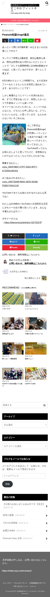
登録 (7, 484)
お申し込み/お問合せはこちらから (25, 20)
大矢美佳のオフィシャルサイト (27, 591)
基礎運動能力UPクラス (38, 583)
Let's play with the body (24, 9)
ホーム (33, 586)
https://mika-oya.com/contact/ (17, 571)
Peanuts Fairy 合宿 (17, 538)
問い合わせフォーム (21, 586)
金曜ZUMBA (14, 530)
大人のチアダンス (21, 583)
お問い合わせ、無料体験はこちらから (28, 263)
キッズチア (8, 583)
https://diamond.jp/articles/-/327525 (21, 222)
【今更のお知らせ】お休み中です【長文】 (24, 506)
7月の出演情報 (15, 523)
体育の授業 (14, 515)
